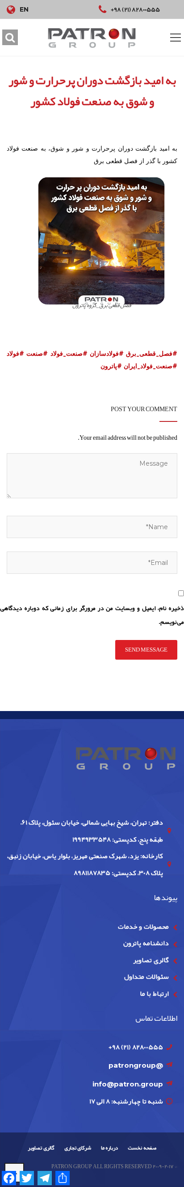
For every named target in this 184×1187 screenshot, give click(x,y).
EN (24, 9)
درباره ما (109, 1147)
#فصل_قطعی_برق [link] (151, 353)
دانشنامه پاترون (145, 943)
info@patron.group (127, 1084)
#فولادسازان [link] (107, 353)
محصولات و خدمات (143, 926)
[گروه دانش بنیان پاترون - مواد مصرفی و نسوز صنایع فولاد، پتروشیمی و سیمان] (92, 37)
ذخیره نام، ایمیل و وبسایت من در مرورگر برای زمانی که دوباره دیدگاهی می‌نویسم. (92, 615)
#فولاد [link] (15, 353)
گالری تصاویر (150, 960)
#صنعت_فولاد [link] (69, 353)
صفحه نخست (142, 1147)
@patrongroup (136, 1065)
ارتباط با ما (154, 993)
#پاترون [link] (111, 366)
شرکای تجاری (77, 1147)
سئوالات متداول (146, 976)
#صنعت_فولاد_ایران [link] (150, 366)
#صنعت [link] (37, 353)
